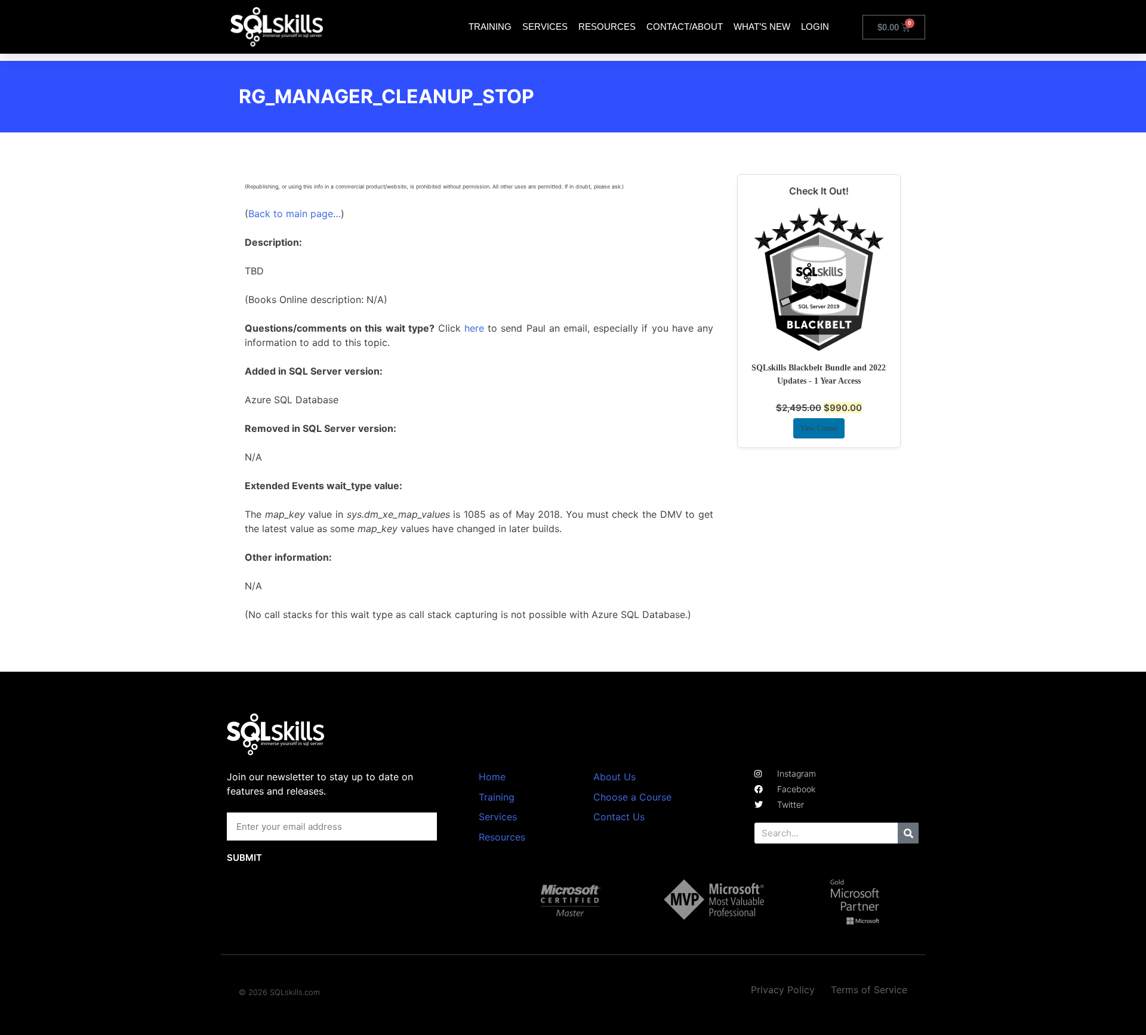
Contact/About (684, 26)
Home (492, 777)
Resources (607, 26)
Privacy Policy (783, 990)
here (474, 328)
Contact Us (619, 817)
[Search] (908, 833)
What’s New (762, 26)
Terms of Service (869, 990)
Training (490, 26)
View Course (818, 428)
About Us (614, 777)
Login (815, 26)
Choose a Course (632, 797)
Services (545, 26)
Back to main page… (294, 214)
